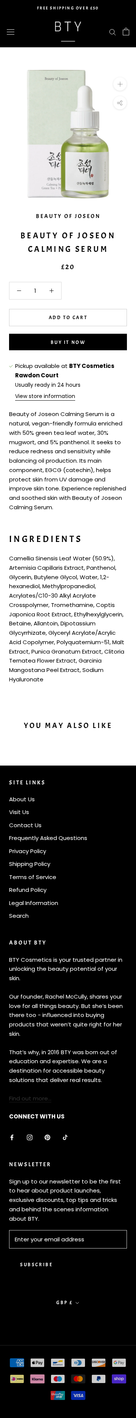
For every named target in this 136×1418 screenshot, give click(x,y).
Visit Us (19, 812)
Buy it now (68, 342)
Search (19, 916)
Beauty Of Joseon (68, 216)
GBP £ (64, 1303)
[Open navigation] (10, 32)
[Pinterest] (47, 1137)
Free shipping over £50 (68, 8)
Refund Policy (27, 890)
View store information (45, 396)
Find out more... (30, 1098)
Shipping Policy (29, 864)
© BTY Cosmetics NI (68, 1320)
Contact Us (25, 825)
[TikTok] (65, 1137)
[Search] (112, 31)
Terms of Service (32, 877)
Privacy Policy (27, 851)
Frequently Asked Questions (48, 838)
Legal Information (33, 903)
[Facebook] (12, 1137)
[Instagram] (29, 1137)
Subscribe (36, 1265)
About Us (22, 799)
